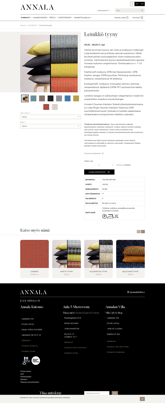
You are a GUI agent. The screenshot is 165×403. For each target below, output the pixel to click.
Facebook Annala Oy (30, 346)
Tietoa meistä (25, 371)
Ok (142, 399)
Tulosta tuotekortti (92, 153)
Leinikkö (34, 271)
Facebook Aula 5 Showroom (75, 347)
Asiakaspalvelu (103, 10)
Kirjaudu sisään (120, 17)
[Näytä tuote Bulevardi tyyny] (130, 254)
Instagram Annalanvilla (115, 352)
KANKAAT (25, 17)
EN (142, 4)
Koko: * (23, 122)
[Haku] (142, 10)
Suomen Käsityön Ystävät (87, 313)
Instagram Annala (28, 351)
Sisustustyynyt (45, 25)
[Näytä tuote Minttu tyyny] (66, 254)
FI (132, 4)
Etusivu (23, 25)
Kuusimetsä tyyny (98, 271)
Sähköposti (26, 340)
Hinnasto (23, 379)
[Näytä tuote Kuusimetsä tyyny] (98, 254)
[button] (139, 231)
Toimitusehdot (25, 376)
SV (137, 4)
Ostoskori (136, 17)
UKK (22, 374)
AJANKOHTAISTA (40, 17)
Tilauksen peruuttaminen (29, 382)
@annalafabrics (137, 292)
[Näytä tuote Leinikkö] (34, 254)
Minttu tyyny (66, 271)
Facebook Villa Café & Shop (118, 346)
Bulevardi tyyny (130, 271)
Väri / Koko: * (25, 113)
